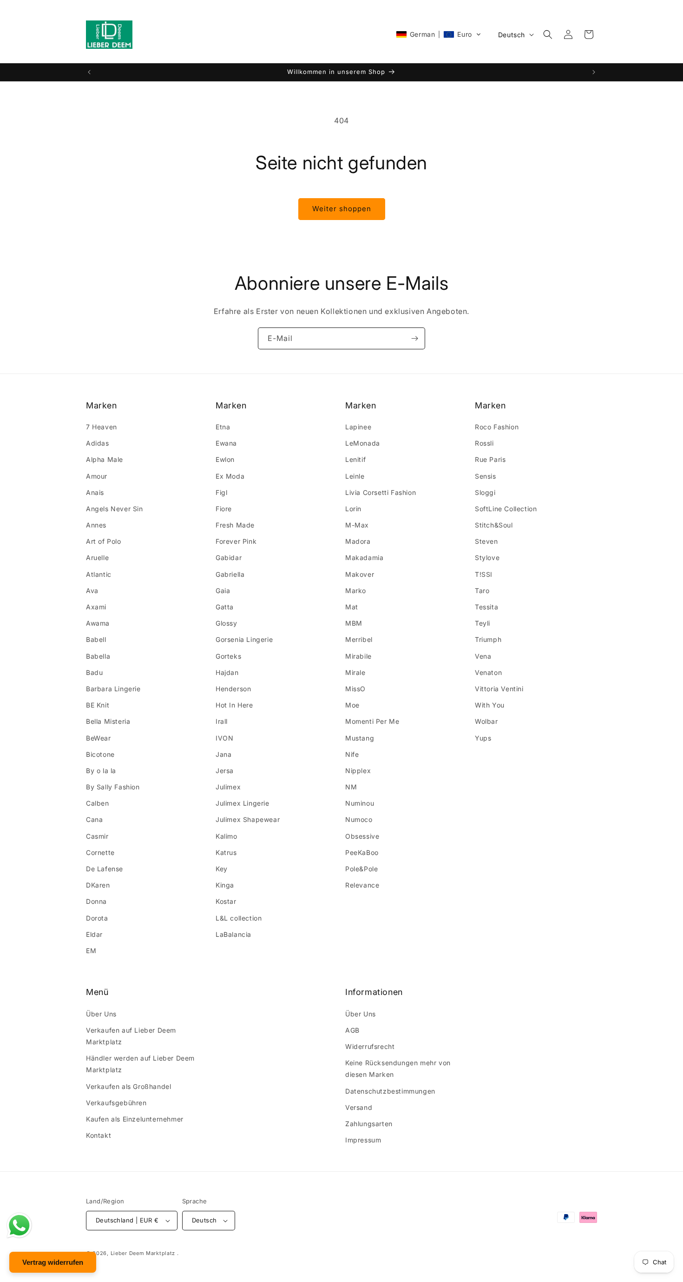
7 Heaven (101, 427)
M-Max (357, 525)
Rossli (484, 443)
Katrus (226, 852)
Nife (352, 754)
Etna (223, 427)
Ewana (226, 443)
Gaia (223, 590)
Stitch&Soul (494, 525)
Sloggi (485, 492)
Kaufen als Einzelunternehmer (135, 1119)
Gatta (225, 607)
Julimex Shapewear (248, 819)
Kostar (226, 901)
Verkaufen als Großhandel (128, 1086)
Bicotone (100, 754)
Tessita (486, 607)
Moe (352, 705)
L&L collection (239, 918)
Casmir (97, 836)
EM (91, 951)
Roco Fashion (497, 427)
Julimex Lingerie (242, 803)
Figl (221, 492)
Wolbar (486, 721)
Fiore (224, 509)
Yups (483, 738)
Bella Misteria (108, 721)
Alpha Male (104, 459)
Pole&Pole (361, 869)
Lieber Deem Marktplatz (143, 1253)
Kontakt (98, 1135)
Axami (96, 607)
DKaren (98, 885)
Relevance (362, 885)
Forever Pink (236, 541)
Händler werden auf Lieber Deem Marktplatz (140, 1064)
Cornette (100, 852)
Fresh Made (235, 525)
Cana (94, 819)
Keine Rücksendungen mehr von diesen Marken (398, 1068)
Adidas (97, 443)
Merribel (359, 639)
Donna (96, 901)
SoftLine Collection (506, 509)
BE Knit (97, 705)
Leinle (355, 476)
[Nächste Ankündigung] (594, 72)
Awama (98, 623)
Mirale (355, 672)
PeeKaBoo (362, 852)
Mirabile (358, 656)
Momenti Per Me (372, 721)
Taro (482, 590)
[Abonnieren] (414, 338)
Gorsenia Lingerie (244, 639)
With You (490, 705)
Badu (94, 672)
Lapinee (358, 427)
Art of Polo (103, 541)
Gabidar (229, 557)
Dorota (97, 918)
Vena (483, 656)
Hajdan (227, 672)
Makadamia (364, 557)
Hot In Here (234, 705)
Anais (95, 492)
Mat (351, 607)
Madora (358, 541)
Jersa (225, 771)
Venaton (488, 672)
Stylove (487, 557)
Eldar (94, 934)
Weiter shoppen (341, 208)
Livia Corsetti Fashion (380, 492)
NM (351, 787)
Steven (486, 541)
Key (222, 869)
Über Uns (101, 1014)
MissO (355, 689)
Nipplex (358, 771)
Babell (96, 639)
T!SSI (484, 574)
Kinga (225, 885)
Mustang (359, 738)
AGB (352, 1030)
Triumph (488, 639)
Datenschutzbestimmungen (390, 1091)
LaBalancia (233, 934)
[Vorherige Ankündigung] (89, 72)
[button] (438, 34)
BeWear (98, 738)
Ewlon (225, 459)
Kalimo (226, 836)
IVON (224, 738)
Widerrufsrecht (369, 1046)
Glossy (226, 623)
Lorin (353, 509)
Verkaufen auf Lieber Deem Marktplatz (131, 1036)
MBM (353, 623)
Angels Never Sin (114, 509)
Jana (223, 754)
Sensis (485, 476)
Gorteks (228, 656)
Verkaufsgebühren (116, 1103)
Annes (96, 525)
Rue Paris (490, 459)
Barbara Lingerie (113, 689)
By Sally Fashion (113, 787)
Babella (98, 656)
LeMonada (362, 443)
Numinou (359, 803)
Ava (92, 590)
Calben (97, 803)
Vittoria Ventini (499, 689)
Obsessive (362, 836)
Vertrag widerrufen (52, 1262)
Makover (359, 574)
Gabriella (230, 574)
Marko (355, 590)
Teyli (482, 623)
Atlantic (99, 574)
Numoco (359, 819)
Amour (96, 476)
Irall (222, 721)
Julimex (228, 787)
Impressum (363, 1140)
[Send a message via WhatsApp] (19, 1225)
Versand (358, 1107)
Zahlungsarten (369, 1124)
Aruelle (97, 557)
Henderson (233, 689)
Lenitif (355, 459)
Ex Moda (230, 476)
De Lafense (104, 869)
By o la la (101, 771)
